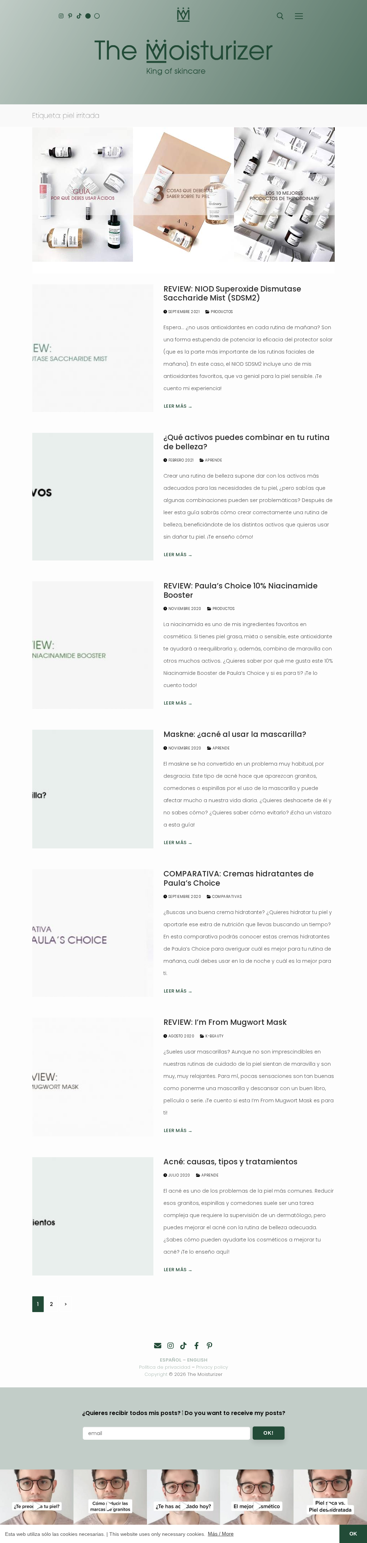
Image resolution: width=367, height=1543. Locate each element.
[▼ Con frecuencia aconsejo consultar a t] (36, 1506)
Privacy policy (212, 1367)
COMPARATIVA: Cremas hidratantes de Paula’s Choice (238, 878)
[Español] (97, 16)
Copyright (155, 1374)
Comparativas (226, 896)
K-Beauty (213, 1036)
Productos (221, 311)
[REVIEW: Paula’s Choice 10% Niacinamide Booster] (92, 645)
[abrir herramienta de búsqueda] (280, 16)
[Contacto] (157, 1345)
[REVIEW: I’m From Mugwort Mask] (92, 1077)
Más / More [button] (221, 1534)
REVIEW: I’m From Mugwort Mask (225, 1022)
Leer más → (178, 406)
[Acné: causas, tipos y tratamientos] (92, 1216)
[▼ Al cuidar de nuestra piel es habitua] (257, 1506)
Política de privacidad (164, 1367)
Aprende (213, 460)
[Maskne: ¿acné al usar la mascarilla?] (92, 789)
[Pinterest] (70, 16)
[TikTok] (79, 16)
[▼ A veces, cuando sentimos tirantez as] (330, 1506)
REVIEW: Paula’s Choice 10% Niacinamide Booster (240, 590)
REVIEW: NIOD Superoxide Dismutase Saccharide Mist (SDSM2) (232, 293)
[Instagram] (61, 16)
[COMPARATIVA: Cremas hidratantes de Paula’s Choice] (92, 933)
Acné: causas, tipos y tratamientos (230, 1161)
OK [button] (353, 1534)
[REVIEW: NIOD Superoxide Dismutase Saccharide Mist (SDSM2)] (92, 348)
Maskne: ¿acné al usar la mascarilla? (234, 734)
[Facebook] (196, 1345)
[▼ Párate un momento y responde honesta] (183, 1506)
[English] (88, 16)
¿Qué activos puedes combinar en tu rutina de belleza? (246, 442)
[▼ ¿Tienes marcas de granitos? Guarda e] (110, 1506)
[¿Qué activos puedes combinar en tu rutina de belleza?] (92, 496)
